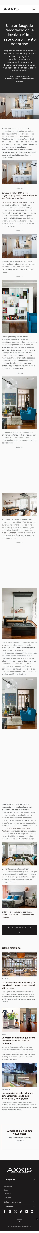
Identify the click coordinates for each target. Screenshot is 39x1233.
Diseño (4, 1034)
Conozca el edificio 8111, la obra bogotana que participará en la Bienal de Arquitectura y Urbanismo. (19, 195)
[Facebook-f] (5, 1212)
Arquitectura (6, 979)
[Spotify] (33, 1212)
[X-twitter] (16, 1212)
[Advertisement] (19, 470)
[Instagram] (11, 1212)
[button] (19, 932)
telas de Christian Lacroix (12, 533)
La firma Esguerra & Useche (13, 202)
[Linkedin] (27, 1212)
